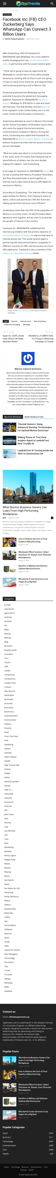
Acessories (9, 609)
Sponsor (8, 933)
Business (8, 646)
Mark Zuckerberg (24, 311)
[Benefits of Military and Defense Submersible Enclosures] (9, 569)
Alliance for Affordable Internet (17, 253)
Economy (8, 703)
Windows (8, 982)
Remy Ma (8, 913)
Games (7, 748)
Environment (10, 720)
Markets (8, 851)
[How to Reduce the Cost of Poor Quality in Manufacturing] (9, 542)
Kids (6, 818)
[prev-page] (4, 463)
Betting (7, 637)
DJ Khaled (8, 699)
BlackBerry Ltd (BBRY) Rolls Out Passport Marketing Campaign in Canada (41, 339)
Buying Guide (10, 650)
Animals (8, 621)
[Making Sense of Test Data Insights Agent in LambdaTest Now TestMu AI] (9, 440)
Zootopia (8, 991)
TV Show (8, 974)
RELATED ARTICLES (12, 417)
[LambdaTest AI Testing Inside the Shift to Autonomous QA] (9, 453)
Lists (6, 839)
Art (5, 625)
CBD (6, 666)
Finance (7, 728)
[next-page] (8, 463)
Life (6, 835)
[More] (30, 45)
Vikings (7, 978)
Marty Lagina (10, 855)
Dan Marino (9, 691)
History (7, 769)
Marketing (9, 847)
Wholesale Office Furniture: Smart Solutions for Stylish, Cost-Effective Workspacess (34, 555)
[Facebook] (5, 45)
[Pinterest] (18, 45)
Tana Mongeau (11, 954)
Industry (8, 798)
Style (6, 946)
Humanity (8, 794)
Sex (5, 921)
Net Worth (9, 880)
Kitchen (7, 822)
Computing (9, 674)
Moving (7, 872)
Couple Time (10, 683)
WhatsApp (26, 324)
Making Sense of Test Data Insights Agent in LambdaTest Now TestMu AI (33, 440)
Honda (7, 785)
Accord (7, 605)
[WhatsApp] (24, 45)
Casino (7, 662)
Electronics (9, 711)
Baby (6, 629)
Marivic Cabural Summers (14, 39)
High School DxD (11, 765)
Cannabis (8, 654)
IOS (5, 810)
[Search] (52, 3)
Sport (6, 937)
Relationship (10, 909)
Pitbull (7, 900)
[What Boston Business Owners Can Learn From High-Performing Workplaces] (28, 487)
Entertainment (11, 715)
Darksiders (9, 695)
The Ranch (9, 962)
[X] (11, 45)
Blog (6, 641)
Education (8, 707)
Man (6, 843)
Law (6, 826)
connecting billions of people (17, 235)
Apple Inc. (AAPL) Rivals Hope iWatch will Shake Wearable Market (13, 339)
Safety (7, 917)
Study (7, 941)
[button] (4, 3)
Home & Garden (11, 781)
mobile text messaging (12, 324)
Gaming (7, 752)
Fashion (7, 724)
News (6, 884)
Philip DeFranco (11, 896)
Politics (7, 904)
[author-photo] (28, 365)
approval (46, 106)
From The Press (11, 736)
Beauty (7, 633)
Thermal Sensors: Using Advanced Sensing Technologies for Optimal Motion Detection (35, 427)
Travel (7, 970)
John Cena (9, 814)
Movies (7, 867)
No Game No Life (12, 888)
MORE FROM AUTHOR (34, 417)
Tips (6, 966)
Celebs (7, 670)
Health (7, 761)
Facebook (14, 321)
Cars (6, 658)
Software (8, 929)
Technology (14, 10)
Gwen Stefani (10, 757)
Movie (7, 863)
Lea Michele (9, 830)
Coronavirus (9, 678)
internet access (25, 321)
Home (5, 10)
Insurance (8, 802)
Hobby (7, 773)
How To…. (8, 789)
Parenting (8, 892)
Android (8, 617)
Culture (7, 687)
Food (6, 732)
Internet (8, 806)
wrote (46, 171)
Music (7, 876)
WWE (6, 987)
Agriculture (9, 613)
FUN (6, 740)
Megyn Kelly (9, 859)
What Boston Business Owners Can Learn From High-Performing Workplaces (25, 511)
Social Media (10, 925)
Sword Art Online (12, 950)
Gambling (8, 744)
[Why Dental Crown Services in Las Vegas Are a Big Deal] (9, 582)
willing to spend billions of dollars (34, 139)
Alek (4, 518)
